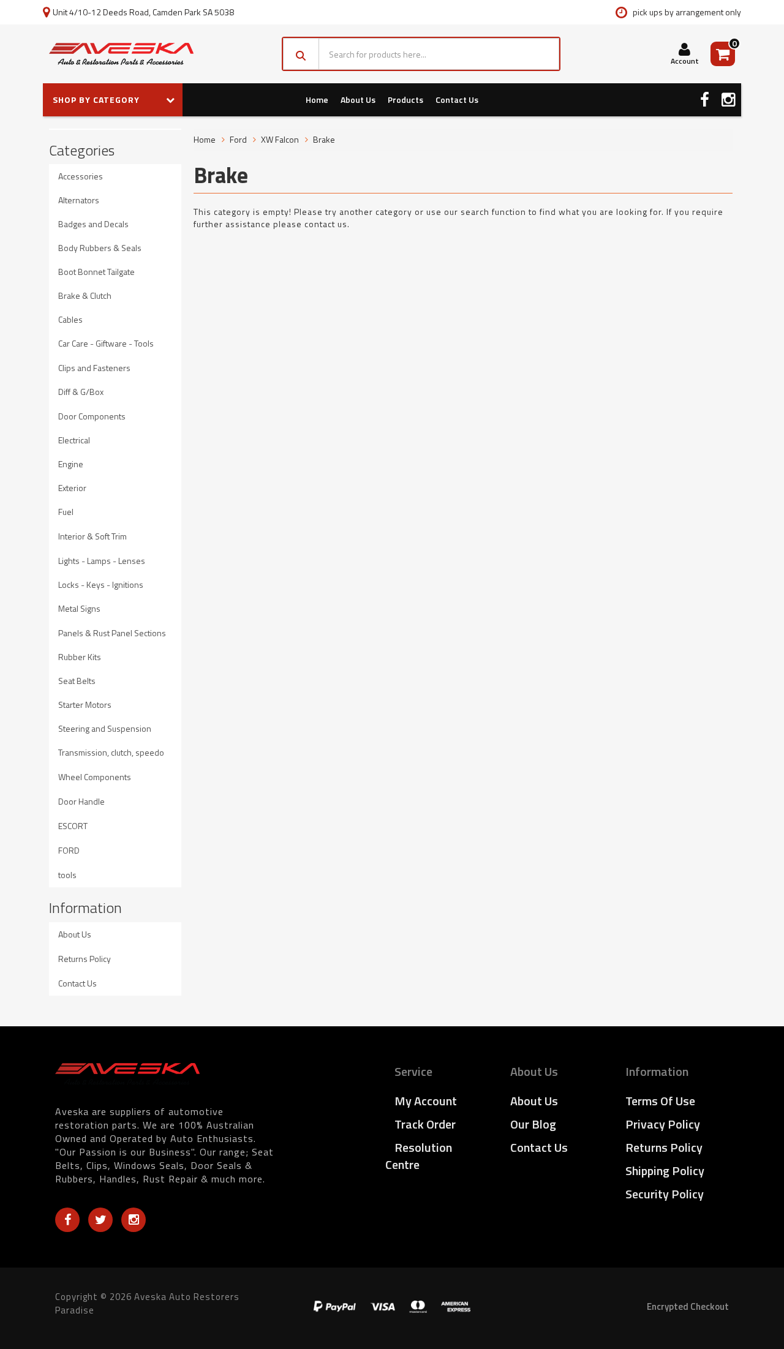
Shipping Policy (664, 1170)
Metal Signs (79, 608)
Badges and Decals (93, 223)
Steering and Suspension (104, 728)
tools (67, 874)
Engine (70, 463)
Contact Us (456, 99)
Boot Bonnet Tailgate (96, 271)
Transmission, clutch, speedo (111, 752)
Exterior (72, 487)
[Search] (301, 54)
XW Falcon (280, 139)
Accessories (80, 176)
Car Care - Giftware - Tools (106, 343)
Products (405, 99)
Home (317, 99)
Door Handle (81, 801)
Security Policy (664, 1193)
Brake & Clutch (84, 295)
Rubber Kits (79, 656)
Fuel (66, 511)
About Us (358, 99)
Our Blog (533, 1123)
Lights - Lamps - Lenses (101, 560)
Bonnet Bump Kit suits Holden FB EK (97, 1301)
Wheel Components (94, 776)
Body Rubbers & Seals (99, 247)
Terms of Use (660, 1100)
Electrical (74, 440)
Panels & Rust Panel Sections (112, 632)
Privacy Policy (662, 1123)
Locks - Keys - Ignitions (100, 584)
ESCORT (73, 825)
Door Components (92, 416)
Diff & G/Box (81, 391)
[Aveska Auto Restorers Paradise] (121, 54)
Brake (324, 139)
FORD (69, 850)
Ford (238, 139)
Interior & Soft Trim (92, 536)
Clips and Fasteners (94, 367)
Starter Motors (84, 704)
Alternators (78, 200)
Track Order (425, 1123)
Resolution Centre (418, 1156)
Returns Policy (84, 958)
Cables (70, 319)
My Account (425, 1100)
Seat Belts (77, 680)
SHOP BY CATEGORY (97, 99)
